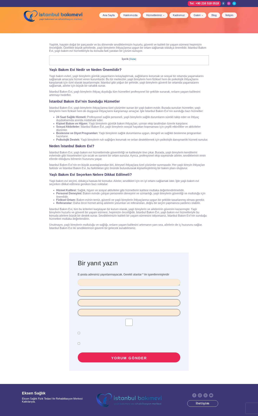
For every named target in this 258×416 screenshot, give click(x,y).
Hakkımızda (130, 15)
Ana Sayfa (109, 15)
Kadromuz (179, 15)
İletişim (229, 15)
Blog (214, 15)
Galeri (197, 15)
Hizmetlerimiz (154, 15)
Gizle (132, 59)
